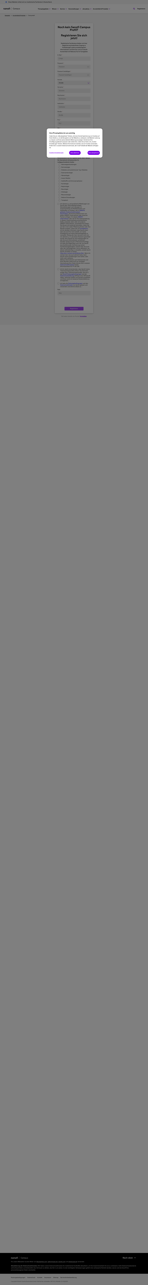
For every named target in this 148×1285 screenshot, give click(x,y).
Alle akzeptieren (93, 153)
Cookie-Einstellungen (56, 152)
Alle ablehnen (74, 153)
